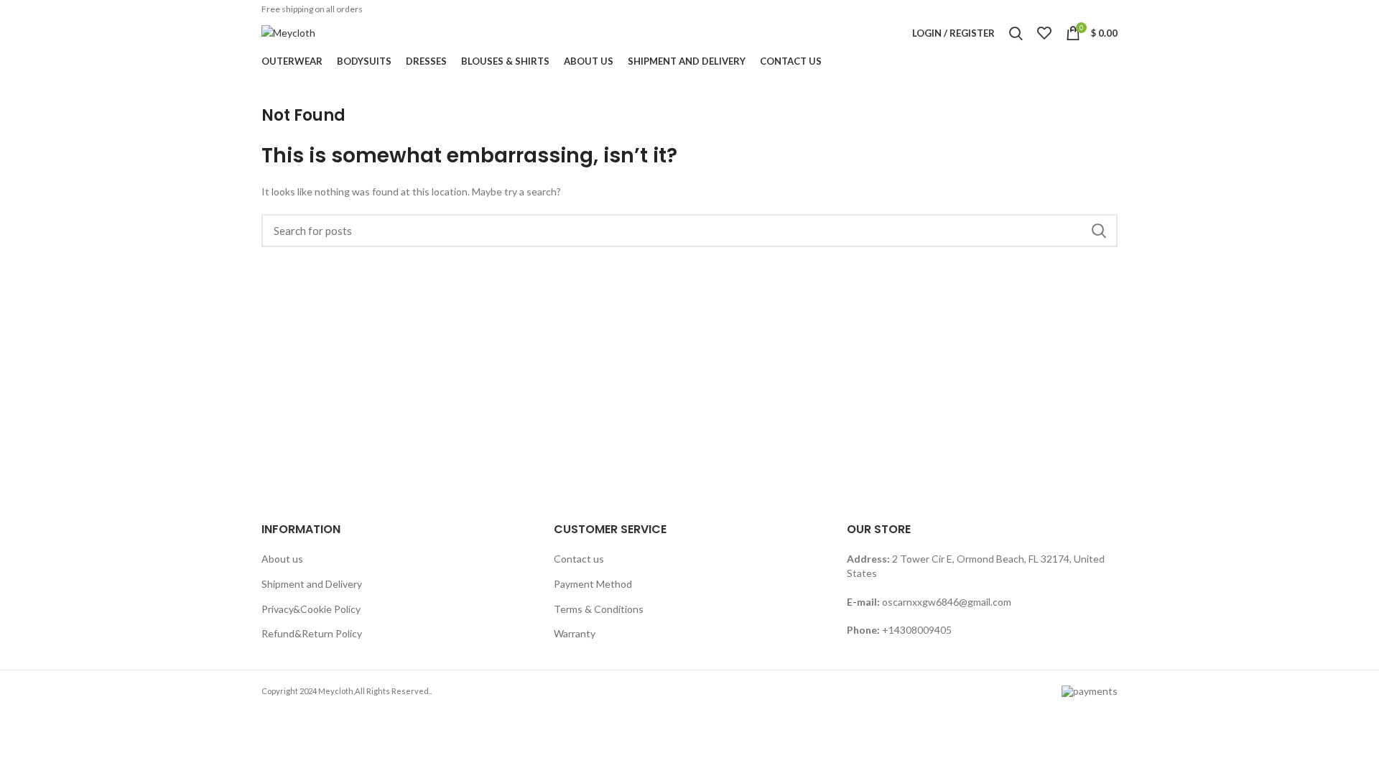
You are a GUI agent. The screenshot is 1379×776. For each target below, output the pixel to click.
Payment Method (593, 584)
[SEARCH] (1098, 230)
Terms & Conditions (599, 609)
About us (282, 559)
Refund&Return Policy (311, 633)
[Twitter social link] (1053, 9)
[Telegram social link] (1108, 9)
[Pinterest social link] (1072, 9)
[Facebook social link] (1036, 9)
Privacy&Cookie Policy (311, 609)
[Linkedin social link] (1090, 9)
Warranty (574, 633)
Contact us (579, 559)
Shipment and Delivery (311, 584)
